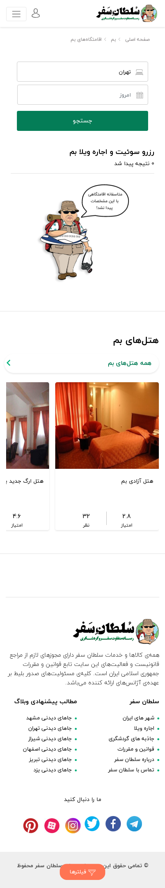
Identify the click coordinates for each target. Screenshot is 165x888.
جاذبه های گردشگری (131, 738)
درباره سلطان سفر (134, 759)
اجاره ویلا (144, 728)
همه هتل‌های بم (130, 363)
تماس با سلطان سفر (131, 769)
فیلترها (78, 871)
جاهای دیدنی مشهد (49, 717)
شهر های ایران (138, 717)
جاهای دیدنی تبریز (50, 759)
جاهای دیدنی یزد (52, 769)
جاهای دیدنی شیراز (50, 738)
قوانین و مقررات (135, 749)
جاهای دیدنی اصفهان (47, 749)
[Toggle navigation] (16, 14)
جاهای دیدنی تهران (50, 728)
